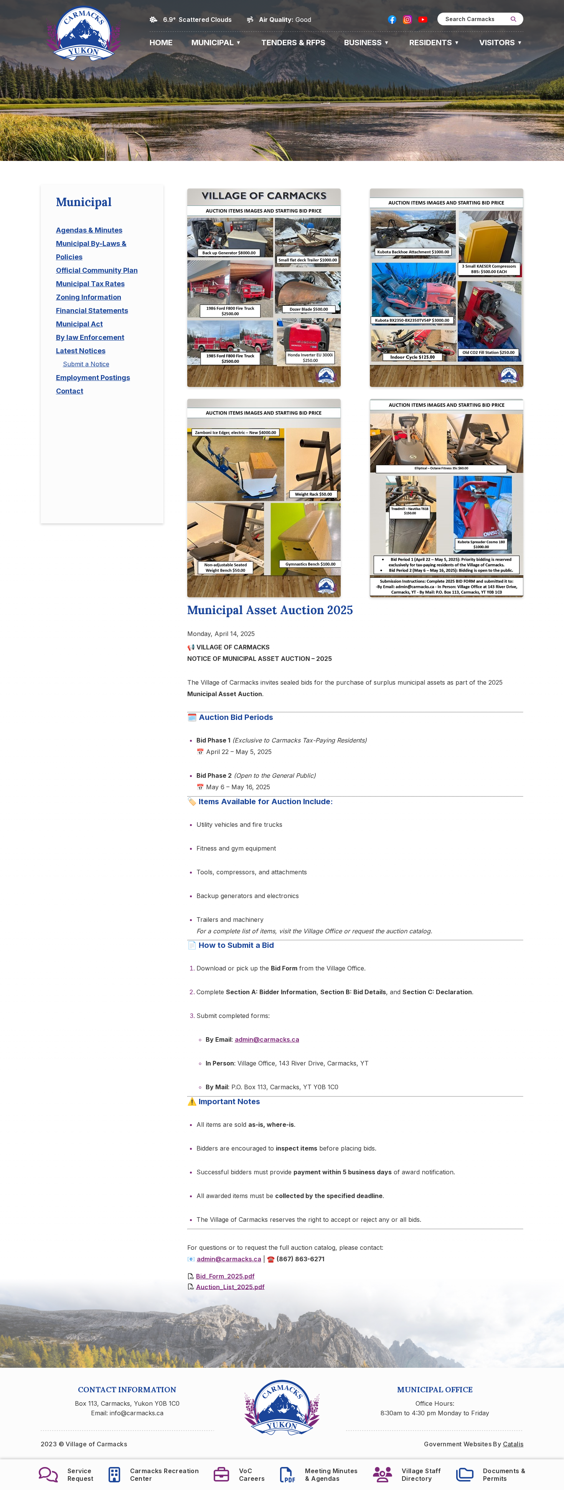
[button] (513, 19)
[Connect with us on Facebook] (392, 19)
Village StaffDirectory (421, 1474)
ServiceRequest (81, 1474)
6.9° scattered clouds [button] (197, 19)
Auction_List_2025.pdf (230, 1286)
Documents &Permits (504, 1474)
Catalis (513, 1444)
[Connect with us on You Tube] (423, 19)
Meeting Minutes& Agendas (331, 1474)
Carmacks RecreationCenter (164, 1474)
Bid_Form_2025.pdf (225, 1276)
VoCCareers (252, 1474)
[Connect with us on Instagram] (407, 19)
